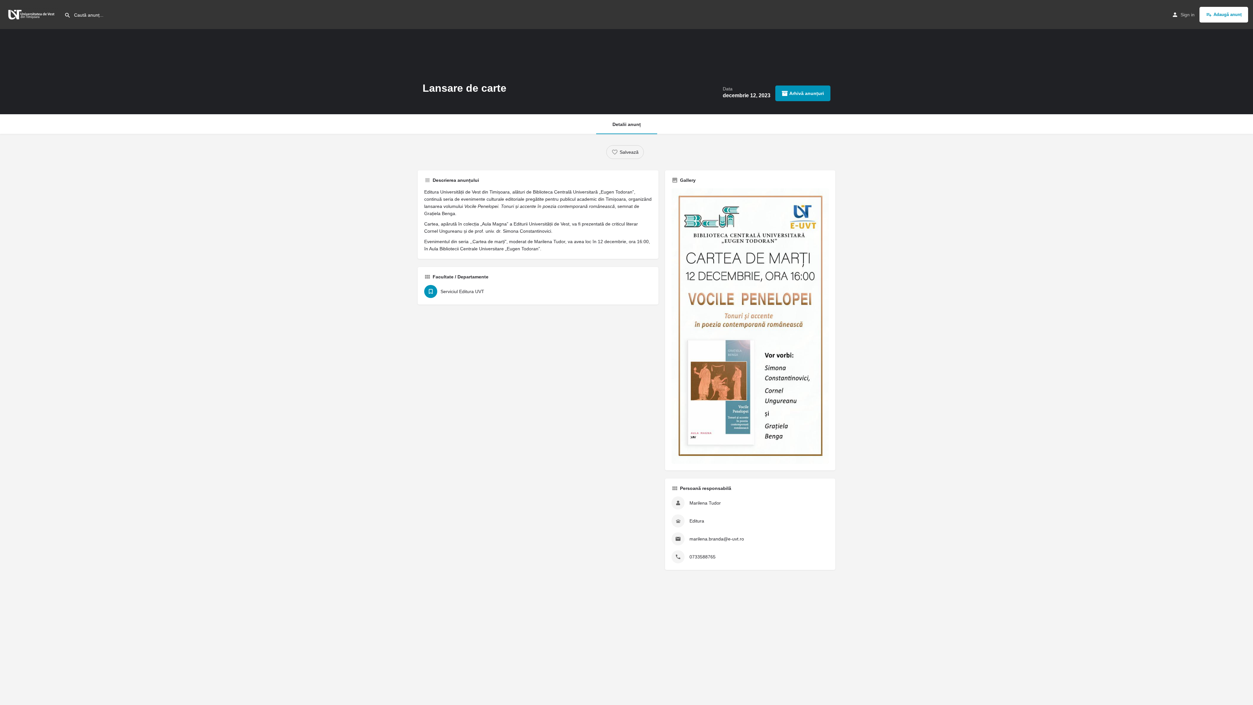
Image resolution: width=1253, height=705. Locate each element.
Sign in (1188, 14)
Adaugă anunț (1228, 14)
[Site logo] (32, 14)
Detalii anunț (626, 124)
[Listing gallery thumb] (750, 326)
